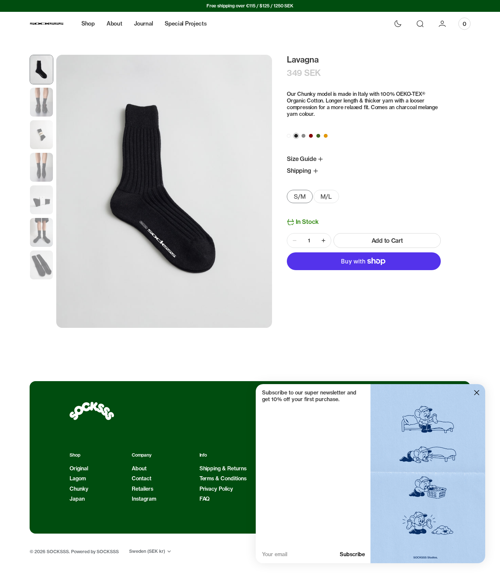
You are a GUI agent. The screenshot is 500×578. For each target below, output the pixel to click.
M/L (330, 198)
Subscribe (352, 554)
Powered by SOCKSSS (95, 551)
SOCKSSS (58, 551)
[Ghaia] (303, 136)
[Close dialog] (476, 392)
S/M (303, 198)
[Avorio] (289, 136)
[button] (420, 24)
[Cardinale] (311, 136)
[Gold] (326, 136)
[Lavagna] (296, 136)
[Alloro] (318, 136)
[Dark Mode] (398, 24)
